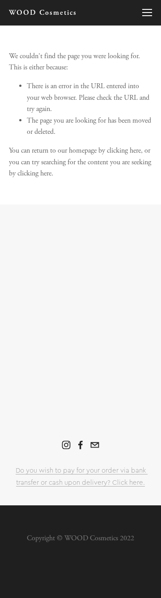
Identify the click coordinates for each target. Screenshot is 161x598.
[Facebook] (80, 444)
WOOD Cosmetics (43, 13)
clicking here (124, 150)
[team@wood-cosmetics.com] (94, 444)
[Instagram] (66, 444)
